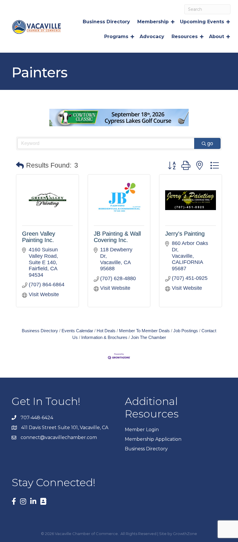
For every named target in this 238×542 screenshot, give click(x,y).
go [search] (210, 143)
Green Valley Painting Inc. (38, 236)
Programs (116, 36)
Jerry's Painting (185, 233)
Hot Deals (106, 330)
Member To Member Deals (144, 330)
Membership (153, 21)
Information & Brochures (104, 337)
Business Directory (106, 21)
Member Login (142, 429)
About (216, 36)
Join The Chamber (148, 337)
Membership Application (153, 439)
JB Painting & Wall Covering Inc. (117, 236)
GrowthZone (185, 533)
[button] (20, 166)
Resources (185, 36)
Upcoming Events (202, 21)
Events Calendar (77, 330)
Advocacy (152, 36)
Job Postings (185, 330)
